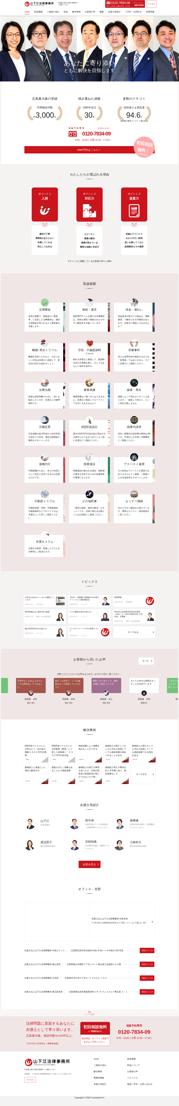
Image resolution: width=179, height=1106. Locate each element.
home (27, 12)
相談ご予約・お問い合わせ (139, 1084)
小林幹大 (135, 842)
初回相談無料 (95, 1028)
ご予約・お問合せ (133, 12)
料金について (133, 1065)
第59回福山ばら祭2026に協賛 (37, 612)
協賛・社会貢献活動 (43, 616)
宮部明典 (91, 841)
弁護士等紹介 (114, 12)
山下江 (44, 821)
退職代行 (115, 703)
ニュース (84, 604)
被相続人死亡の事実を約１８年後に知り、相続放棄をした (115, 770)
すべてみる (133, 632)
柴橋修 (134, 820)
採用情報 (150, 12)
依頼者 (37, 699)
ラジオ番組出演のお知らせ (80, 612)
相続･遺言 (40, 703)
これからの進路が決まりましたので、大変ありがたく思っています (152, 684)
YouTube (39, 604)
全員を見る (90, 864)
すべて (145, 661)
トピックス (132, 1078)
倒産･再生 (78, 703)
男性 (157, 699)
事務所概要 (99, 1078)
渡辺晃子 (46, 842)
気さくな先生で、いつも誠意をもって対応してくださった (39, 684)
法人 (82, 699)
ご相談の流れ (53, 12)
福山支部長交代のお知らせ (36, 628)
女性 (6, 699)
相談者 (150, 699)
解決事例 (76, 12)
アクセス (151, 4)
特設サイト (146, 950)
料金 (66, 12)
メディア (84, 616)
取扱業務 (38, 12)
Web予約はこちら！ (89, 149)
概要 (102, 12)
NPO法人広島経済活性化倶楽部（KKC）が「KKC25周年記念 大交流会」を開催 (128, 614)
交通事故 (153, 703)
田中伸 (89, 820)
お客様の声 (90, 12)
